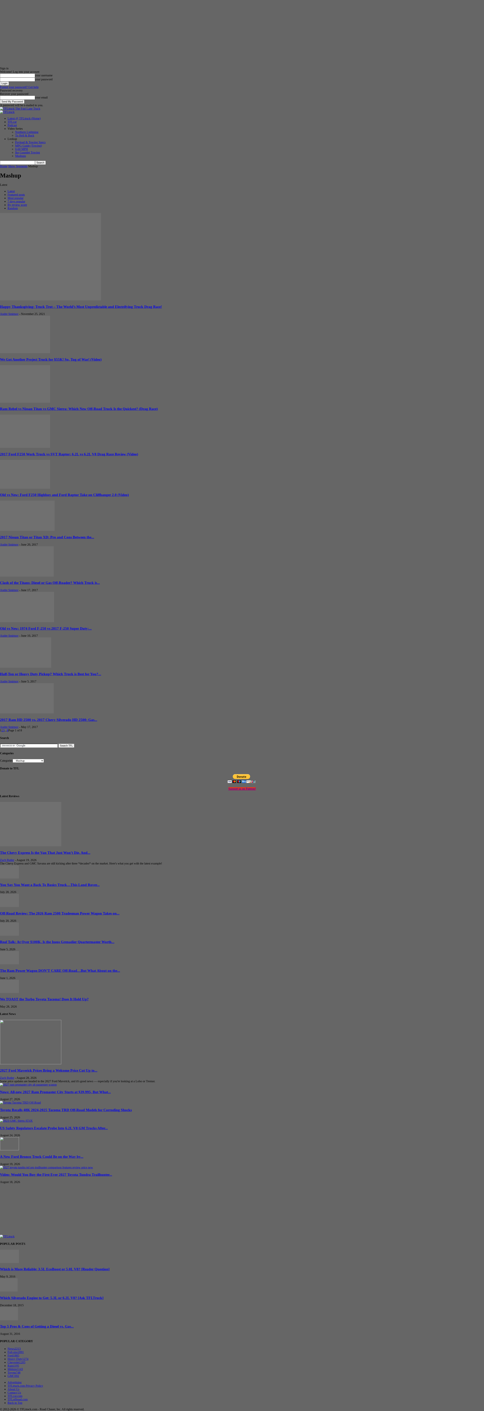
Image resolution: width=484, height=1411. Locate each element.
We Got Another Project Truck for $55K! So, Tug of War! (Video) (51, 359)
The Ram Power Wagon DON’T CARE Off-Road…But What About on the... (60, 971)
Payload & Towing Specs (30, 142)
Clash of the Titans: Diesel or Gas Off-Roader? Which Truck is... (50, 583)
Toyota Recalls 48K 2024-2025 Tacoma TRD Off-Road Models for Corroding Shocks (66, 1110)
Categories (6, 760)
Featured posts (16, 194)
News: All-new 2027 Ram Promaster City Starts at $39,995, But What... (55, 1092)
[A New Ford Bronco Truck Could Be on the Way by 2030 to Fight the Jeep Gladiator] (9, 1149)
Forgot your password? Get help (19, 87)
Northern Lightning (26, 132)
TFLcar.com (15, 1396)
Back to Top (15, 1402)
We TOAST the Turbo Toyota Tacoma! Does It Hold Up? (44, 999)
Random (13, 208)
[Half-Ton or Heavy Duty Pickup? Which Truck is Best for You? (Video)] (25, 666)
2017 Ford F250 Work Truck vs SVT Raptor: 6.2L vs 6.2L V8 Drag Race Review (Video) (69, 454)
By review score (17, 204)
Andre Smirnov (9, 314)
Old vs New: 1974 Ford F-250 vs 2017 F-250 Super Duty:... (46, 628)
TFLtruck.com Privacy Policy (25, 1385)
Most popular (15, 198)
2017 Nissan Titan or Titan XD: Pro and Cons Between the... (47, 537)
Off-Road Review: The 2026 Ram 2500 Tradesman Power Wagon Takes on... (59, 913)
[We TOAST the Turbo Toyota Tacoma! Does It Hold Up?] (9, 992)
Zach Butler (7, 860)
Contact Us (14, 1392)
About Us (13, 1389)
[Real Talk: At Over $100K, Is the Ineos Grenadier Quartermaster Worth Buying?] (9, 934)
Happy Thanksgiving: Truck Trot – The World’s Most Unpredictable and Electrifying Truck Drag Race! (81, 307)
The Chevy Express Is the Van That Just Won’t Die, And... (45, 853)
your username (44, 75)
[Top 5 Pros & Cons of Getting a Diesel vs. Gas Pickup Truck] (9, 1319)
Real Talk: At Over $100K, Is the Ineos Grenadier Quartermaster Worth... (57, 942)
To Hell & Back (24, 135)
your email (41, 97)
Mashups (20, 155)
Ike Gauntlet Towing (27, 152)
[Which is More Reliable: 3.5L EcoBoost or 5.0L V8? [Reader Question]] (9, 1262)
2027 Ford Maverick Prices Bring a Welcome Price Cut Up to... (48, 1070)
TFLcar (12, 121)
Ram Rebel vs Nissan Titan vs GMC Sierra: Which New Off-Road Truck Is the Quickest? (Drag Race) (79, 409)
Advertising (15, 1382)
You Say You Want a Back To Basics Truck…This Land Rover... (50, 885)
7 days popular (16, 201)
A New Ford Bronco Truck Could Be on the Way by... (41, 1157)
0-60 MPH (21, 149)
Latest (11, 191)
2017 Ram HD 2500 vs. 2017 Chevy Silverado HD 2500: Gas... (48, 720)
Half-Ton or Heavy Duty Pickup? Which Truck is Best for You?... (50, 674)
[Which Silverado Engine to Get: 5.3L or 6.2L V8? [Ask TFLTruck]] (9, 1290)
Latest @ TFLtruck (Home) (24, 118)
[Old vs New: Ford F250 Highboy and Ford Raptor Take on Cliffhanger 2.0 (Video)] (25, 487)
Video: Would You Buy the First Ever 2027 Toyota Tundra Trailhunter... (56, 1175)
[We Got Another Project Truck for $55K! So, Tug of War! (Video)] (25, 352)
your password (44, 79)
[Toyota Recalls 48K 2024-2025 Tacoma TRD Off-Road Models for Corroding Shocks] (20, 1102)
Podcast (12, 125)
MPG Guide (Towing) (28, 145)
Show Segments (17, 166)
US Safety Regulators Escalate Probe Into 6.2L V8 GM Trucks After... (54, 1128)
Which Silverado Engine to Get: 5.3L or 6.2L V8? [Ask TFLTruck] (51, 1298)
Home (3, 166)
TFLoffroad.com (18, 1399)
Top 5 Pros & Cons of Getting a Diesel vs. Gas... (37, 1326)
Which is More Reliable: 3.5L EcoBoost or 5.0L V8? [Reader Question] (54, 1269)
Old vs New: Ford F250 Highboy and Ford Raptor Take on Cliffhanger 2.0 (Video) (64, 495)
